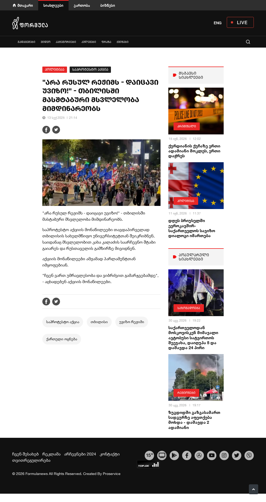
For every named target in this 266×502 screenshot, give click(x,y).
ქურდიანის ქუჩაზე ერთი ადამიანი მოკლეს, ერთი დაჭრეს (194, 150)
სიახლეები (53, 5)
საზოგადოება (188, 308)
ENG (218, 23)
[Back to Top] (253, 489)
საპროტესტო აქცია (90, 69)
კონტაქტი (110, 454)
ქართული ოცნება (61, 339)
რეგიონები (186, 393)
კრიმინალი (186, 126)
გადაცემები (26, 42)
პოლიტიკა (54, 69)
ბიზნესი (107, 5)
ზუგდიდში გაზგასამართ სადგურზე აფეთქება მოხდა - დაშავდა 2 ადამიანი (194, 420)
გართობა (82, 5)
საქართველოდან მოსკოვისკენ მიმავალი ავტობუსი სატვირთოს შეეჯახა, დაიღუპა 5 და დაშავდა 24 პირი (193, 337)
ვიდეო (45, 42)
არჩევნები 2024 (80, 454)
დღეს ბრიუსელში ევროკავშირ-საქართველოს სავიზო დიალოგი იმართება (191, 228)
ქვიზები (123, 42)
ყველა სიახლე (12, 41)
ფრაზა (106, 42)
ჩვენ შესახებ (25, 454)
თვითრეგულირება (31, 460)
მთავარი (25, 5)
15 (149, 455)
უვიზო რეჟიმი (131, 322)
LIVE (242, 22)
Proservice (112, 474)
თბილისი (99, 322)
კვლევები (89, 42)
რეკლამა (51, 454)
